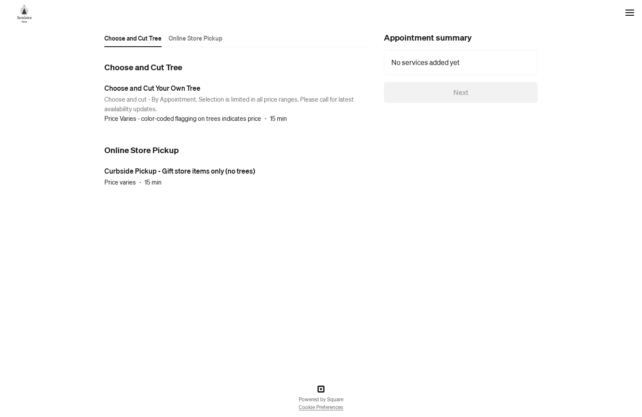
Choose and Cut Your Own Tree (152, 87)
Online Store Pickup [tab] (195, 38)
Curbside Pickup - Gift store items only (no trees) (179, 170)
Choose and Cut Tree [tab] (133, 38)
